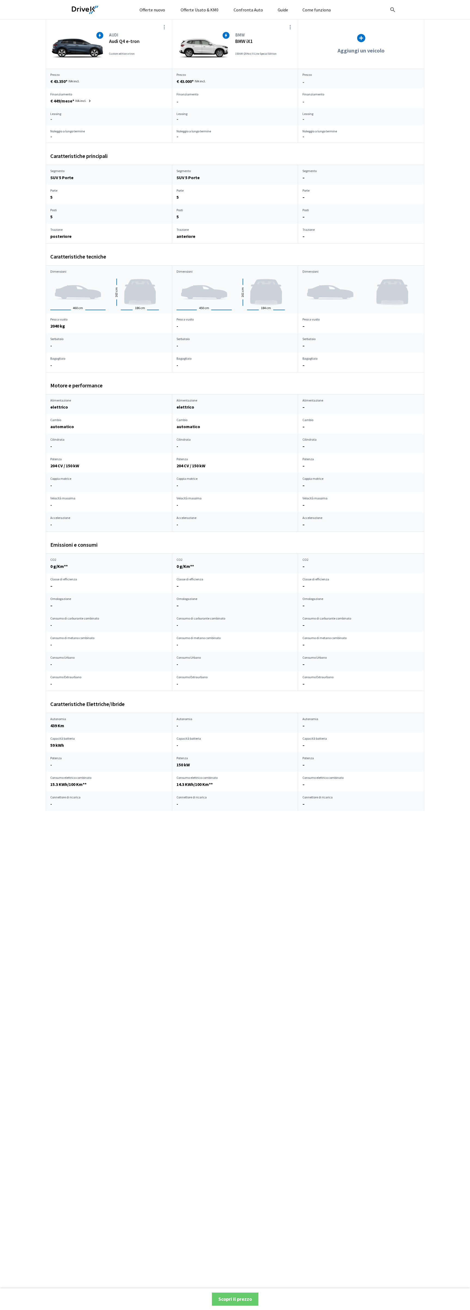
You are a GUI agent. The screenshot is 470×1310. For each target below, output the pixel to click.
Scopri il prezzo (235, 1299)
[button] (71, 101)
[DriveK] (85, 9)
